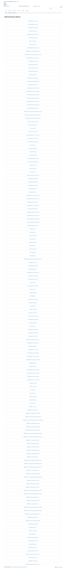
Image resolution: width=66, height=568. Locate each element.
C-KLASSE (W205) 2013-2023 (33, 71)
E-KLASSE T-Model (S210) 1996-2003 (33, 212)
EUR (5, 4)
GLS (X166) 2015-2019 (33, 322)
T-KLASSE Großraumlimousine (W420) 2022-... (33, 520)
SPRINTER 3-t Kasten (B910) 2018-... (33, 456)
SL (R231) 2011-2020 (33, 386)
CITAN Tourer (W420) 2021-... (33, 124)
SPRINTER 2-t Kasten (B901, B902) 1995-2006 (33, 416)
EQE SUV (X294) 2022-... (33, 242)
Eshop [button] (14, 10)
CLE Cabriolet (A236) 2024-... (33, 148)
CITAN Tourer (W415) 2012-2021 (33, 121)
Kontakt (27, 10)
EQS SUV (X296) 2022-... (33, 249)
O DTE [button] (18, 10)
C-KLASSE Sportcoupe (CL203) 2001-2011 (33, 91)
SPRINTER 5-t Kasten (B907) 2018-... (33, 503)
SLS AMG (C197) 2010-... (33, 406)
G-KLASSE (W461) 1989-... (33, 262)
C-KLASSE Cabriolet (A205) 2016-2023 (33, 81)
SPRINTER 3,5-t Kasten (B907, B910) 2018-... (33, 430)
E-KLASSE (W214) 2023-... (33, 192)
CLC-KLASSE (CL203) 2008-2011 (33, 141)
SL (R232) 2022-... (33, 389)
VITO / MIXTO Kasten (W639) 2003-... (33, 537)
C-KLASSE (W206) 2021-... (33, 74)
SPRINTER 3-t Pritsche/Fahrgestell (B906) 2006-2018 (33, 463)
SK (4, 2)
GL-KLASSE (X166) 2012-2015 (33, 279)
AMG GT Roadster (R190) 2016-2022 (33, 47)
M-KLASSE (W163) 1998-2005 (33, 329)
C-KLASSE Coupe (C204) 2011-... (33, 84)
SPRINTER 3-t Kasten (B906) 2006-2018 (33, 453)
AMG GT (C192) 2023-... (33, 41)
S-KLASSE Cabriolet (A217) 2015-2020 (33, 369)
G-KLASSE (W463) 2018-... (33, 269)
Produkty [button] (9, 10)
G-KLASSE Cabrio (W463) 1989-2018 (33, 272)
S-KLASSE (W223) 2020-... (33, 363)
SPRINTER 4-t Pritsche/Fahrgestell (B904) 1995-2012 (33, 490)
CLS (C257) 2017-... (33, 171)
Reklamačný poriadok (23, 566)
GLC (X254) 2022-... (33, 296)
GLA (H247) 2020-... (33, 282)
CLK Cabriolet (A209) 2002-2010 (33, 161)
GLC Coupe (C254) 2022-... (33, 302)
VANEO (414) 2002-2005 (33, 530)
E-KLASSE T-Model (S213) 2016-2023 (33, 222)
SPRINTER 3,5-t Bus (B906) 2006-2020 (33, 423)
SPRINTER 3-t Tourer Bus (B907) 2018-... (33, 470)
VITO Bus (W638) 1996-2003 (33, 540)
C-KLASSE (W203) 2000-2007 (33, 64)
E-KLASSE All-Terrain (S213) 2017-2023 (33, 195)
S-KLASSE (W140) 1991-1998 (33, 349)
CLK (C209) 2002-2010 (33, 155)
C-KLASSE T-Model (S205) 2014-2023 (33, 104)
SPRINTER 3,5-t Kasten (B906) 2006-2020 (33, 426)
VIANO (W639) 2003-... (33, 534)
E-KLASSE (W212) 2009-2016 (33, 185)
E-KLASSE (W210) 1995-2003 (33, 178)
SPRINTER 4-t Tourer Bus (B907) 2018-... (33, 497)
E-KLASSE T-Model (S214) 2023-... (33, 225)
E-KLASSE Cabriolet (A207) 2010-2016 (33, 198)
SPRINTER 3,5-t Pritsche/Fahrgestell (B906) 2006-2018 (33, 433)
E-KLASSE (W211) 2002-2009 (33, 181)
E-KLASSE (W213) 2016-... (33, 188)
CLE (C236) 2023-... (33, 145)
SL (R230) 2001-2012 (33, 383)
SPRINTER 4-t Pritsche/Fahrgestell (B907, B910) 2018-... (33, 493)
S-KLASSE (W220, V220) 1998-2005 (33, 352)
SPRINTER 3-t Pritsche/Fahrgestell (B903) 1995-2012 (33, 460)
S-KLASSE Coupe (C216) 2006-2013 (33, 376)
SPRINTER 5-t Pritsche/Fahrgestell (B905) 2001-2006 (33, 507)
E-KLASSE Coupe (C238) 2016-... (33, 208)
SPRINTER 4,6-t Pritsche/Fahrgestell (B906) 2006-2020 (33, 477)
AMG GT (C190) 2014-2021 (33, 37)
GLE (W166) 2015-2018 (33, 309)
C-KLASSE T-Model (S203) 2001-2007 (33, 98)
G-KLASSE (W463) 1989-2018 (33, 265)
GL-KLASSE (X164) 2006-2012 (33, 275)
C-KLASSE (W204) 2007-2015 (33, 67)
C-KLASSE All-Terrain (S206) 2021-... (33, 78)
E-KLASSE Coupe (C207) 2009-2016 (33, 205)
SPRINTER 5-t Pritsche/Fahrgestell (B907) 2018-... (33, 513)
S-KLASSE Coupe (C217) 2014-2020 (33, 379)
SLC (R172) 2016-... (33, 393)
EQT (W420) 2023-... (33, 252)
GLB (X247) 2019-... (33, 289)
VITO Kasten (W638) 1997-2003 (33, 550)
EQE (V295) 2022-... (33, 238)
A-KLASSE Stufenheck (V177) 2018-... (33, 34)
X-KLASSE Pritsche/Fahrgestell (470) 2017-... (33, 564)
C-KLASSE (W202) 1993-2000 (33, 61)
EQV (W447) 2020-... (33, 255)
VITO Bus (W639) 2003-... (33, 544)
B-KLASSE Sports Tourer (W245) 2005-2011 (33, 51)
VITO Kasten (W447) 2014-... (33, 547)
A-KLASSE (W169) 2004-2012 (33, 24)
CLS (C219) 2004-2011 (33, 168)
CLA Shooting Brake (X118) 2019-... (33, 138)
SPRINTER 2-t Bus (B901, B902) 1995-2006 (33, 413)
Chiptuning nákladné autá (12, 12)
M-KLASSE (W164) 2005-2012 (33, 332)
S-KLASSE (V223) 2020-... (33, 346)
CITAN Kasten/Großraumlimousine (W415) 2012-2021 (33, 111)
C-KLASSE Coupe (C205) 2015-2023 (33, 88)
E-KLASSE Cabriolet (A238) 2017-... (33, 202)
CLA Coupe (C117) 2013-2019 (33, 131)
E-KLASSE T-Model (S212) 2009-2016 (33, 218)
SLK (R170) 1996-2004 (33, 396)
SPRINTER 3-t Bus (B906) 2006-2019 (33, 446)
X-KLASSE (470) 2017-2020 (33, 560)
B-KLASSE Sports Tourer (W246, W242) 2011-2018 (33, 54)
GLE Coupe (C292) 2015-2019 (33, 316)
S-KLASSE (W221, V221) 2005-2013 (33, 356)
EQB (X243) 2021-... (33, 232)
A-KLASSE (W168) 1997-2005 (33, 21)
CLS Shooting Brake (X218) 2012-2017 (33, 175)
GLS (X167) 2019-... (33, 326)
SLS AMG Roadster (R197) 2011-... (33, 410)
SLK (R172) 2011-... (33, 403)
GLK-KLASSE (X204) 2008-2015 (33, 319)
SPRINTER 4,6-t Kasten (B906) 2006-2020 (33, 473)
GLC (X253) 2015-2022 (33, 292)
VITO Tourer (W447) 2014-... (33, 557)
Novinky (23, 10)
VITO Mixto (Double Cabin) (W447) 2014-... (33, 554)
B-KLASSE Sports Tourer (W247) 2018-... (33, 57)
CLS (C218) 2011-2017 (33, 165)
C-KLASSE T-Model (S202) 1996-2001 (33, 94)
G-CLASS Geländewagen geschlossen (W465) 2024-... (33, 259)
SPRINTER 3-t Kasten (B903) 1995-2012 (33, 450)
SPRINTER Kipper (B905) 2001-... (33, 517)
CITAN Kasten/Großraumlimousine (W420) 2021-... (33, 114)
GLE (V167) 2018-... (33, 306)
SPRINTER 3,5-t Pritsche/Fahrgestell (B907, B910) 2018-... (33, 436)
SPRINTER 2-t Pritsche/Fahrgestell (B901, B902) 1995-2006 (33, 420)
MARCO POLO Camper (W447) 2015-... (33, 339)
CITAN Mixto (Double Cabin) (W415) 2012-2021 (33, 118)
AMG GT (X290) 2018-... (33, 44)
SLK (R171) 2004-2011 (33, 399)
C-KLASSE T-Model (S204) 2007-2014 (33, 101)
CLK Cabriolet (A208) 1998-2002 (33, 158)
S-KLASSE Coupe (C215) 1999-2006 (33, 373)
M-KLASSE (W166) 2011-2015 (33, 336)
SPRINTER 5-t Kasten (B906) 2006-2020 (33, 500)
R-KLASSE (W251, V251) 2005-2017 (33, 342)
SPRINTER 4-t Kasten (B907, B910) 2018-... (33, 487)
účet (61, 6)
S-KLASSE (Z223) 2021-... (33, 366)
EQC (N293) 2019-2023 (33, 235)
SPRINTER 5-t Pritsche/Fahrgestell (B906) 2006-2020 (33, 510)
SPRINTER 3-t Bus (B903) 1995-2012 (33, 443)
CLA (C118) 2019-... (33, 128)
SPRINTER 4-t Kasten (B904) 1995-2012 (33, 483)
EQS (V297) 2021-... (33, 245)
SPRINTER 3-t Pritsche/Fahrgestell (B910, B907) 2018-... (33, 467)
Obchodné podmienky (15, 566)
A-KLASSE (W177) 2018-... (33, 31)
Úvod (6, 10)
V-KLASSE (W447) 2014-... (33, 527)
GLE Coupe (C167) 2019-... (33, 312)
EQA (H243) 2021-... (33, 228)
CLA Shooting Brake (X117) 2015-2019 (33, 135)
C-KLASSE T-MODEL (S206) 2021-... (33, 108)
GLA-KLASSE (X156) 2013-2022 (33, 285)
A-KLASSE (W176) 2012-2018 (33, 27)
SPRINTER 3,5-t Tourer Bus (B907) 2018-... (33, 440)
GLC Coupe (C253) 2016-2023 (33, 299)
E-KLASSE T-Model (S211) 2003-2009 (33, 215)
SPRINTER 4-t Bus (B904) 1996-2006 (33, 480)
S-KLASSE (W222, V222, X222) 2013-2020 (33, 359)
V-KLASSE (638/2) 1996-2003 (33, 524)
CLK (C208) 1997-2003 (33, 151)
